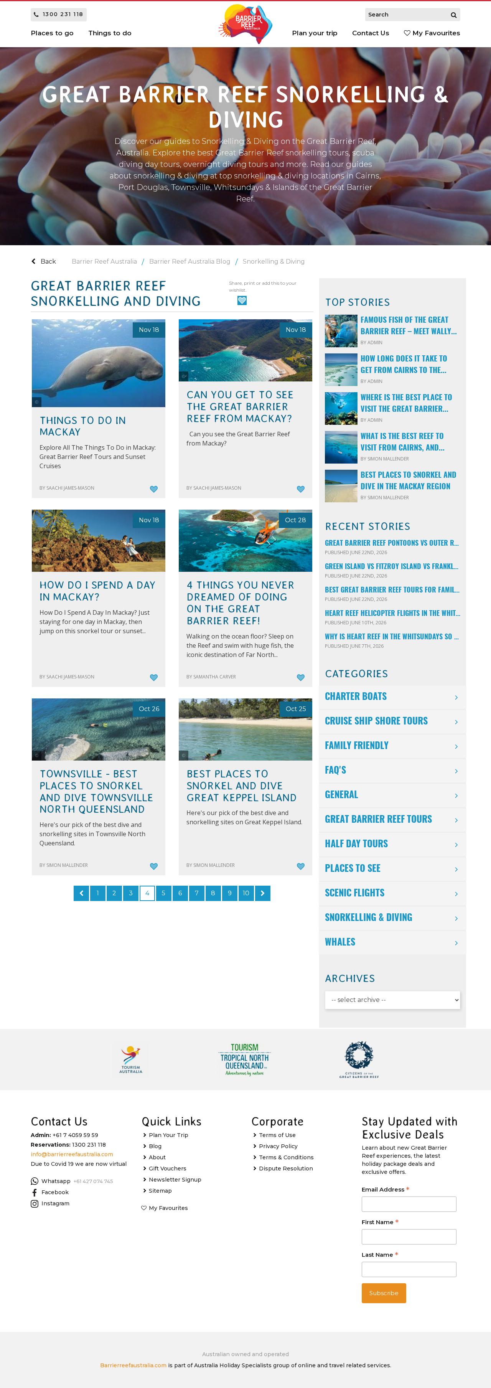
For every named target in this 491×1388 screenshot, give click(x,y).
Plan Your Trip (168, 1135)
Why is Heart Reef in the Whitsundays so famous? (392, 637)
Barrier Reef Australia (104, 261)
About (157, 1157)
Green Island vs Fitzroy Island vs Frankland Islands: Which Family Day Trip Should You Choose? (392, 567)
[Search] (453, 14)
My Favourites (435, 33)
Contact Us (370, 33)
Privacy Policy (278, 1146)
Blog (155, 1146)
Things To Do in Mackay (83, 426)
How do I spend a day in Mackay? (98, 591)
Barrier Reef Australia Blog (190, 261)
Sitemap (160, 1190)
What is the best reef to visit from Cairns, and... (403, 442)
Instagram (55, 1203)
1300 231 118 (63, 14)
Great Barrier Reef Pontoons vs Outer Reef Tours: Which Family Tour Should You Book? (392, 543)
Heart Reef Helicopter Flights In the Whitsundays (392, 614)
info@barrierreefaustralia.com (72, 1154)
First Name (380, 1223)
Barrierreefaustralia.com (133, 1365)
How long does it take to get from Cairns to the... (404, 365)
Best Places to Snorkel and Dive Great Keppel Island (241, 786)
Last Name (380, 1255)
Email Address (385, 1190)
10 (246, 893)
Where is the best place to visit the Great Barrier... (406, 403)
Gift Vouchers (167, 1168)
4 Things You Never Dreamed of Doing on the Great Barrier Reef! (240, 602)
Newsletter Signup (175, 1179)
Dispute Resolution (286, 1168)
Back (47, 261)
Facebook (55, 1192)
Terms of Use (277, 1135)
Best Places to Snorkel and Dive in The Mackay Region (408, 481)
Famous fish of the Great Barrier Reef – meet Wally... (409, 326)
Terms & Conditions (286, 1157)
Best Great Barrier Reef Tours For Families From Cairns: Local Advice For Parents (392, 590)
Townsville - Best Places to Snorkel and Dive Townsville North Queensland (96, 791)
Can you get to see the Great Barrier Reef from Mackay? (240, 406)
